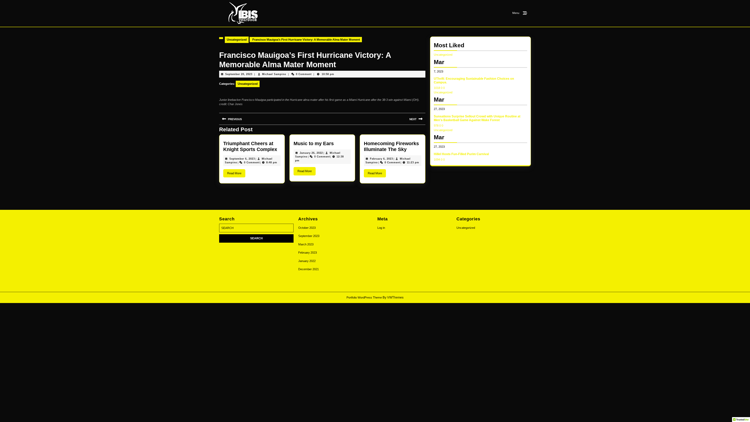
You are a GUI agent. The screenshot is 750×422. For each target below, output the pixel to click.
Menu (515, 12)
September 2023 (308, 236)
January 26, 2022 (311, 152)
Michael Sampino (274, 74)
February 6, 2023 (381, 158)
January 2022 (307, 261)
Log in (381, 227)
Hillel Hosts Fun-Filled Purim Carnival (461, 154)
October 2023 (307, 227)
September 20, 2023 (238, 74)
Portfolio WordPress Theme (364, 297)
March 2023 (305, 244)
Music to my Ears (314, 143)
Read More (236, 174)
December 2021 (308, 269)
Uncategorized (237, 39)
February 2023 (307, 252)
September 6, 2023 (242, 158)
